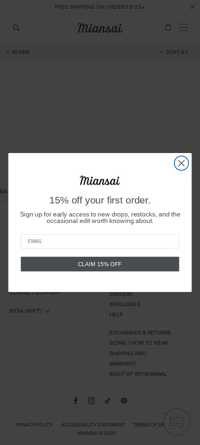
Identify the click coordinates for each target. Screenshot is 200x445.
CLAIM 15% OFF (100, 264)
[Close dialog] (181, 163)
